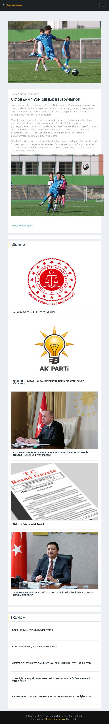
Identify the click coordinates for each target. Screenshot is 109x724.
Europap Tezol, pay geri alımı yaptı (34, 646)
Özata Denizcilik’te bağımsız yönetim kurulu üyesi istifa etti (51, 663)
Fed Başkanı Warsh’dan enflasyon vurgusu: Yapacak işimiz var (52, 696)
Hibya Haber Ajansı (55, 719)
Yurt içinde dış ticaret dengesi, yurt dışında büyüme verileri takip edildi (51, 679)
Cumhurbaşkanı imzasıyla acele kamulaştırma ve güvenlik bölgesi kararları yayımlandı (50, 453)
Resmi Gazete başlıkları (28, 524)
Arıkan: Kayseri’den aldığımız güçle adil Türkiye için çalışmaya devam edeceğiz (53, 593)
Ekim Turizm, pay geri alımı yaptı (32, 630)
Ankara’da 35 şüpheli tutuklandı (34, 312)
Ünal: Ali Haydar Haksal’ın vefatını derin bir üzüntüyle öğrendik (48, 382)
